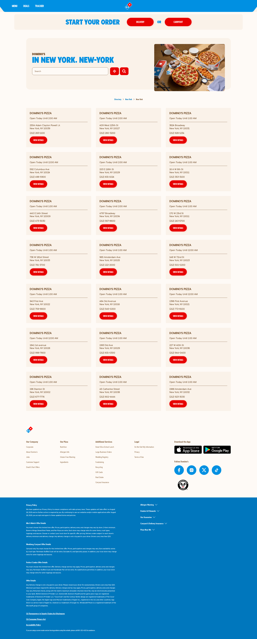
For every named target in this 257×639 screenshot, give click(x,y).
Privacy (137, 452)
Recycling (99, 467)
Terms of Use (139, 457)
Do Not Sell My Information (144, 447)
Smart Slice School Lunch (104, 447)
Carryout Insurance (102, 482)
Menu (14, 6)
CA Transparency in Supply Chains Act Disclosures (45, 613)
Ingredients (64, 462)
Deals (26, 6)
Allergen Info (64, 452)
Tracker (39, 6)
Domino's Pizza (41, 113)
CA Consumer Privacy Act (36, 619)
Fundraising (99, 462)
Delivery (140, 22)
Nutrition (63, 447)
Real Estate (99, 477)
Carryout (178, 22)
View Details (38, 140)
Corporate (29, 447)
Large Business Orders (103, 452)
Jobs (28, 457)
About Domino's (31, 452)
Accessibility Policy (33, 625)
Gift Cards (99, 472)
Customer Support (32, 462)
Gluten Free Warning (67, 457)
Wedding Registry (101, 457)
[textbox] (71, 630)
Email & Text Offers (33, 467)
